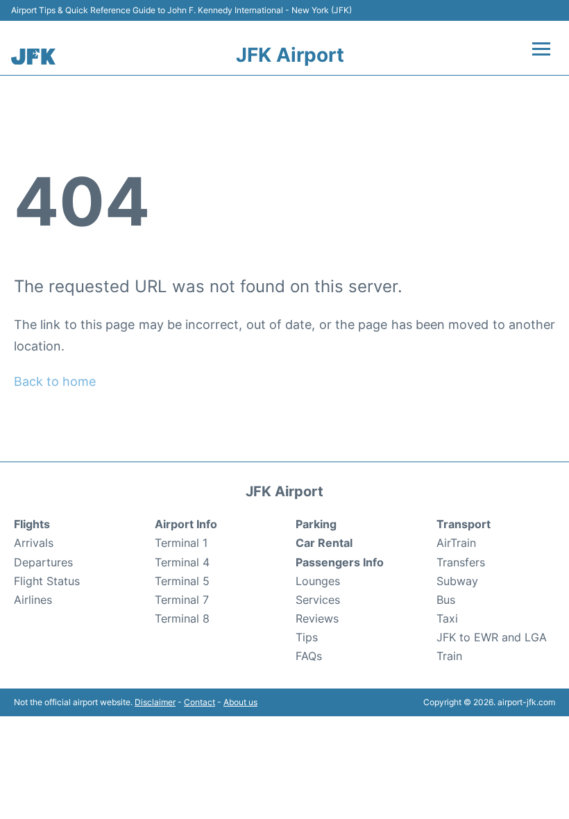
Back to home (55, 381)
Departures (43, 562)
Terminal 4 (182, 562)
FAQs (309, 656)
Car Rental (324, 543)
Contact (199, 702)
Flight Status (47, 581)
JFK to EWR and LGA (491, 637)
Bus (445, 600)
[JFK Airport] (33, 57)
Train (449, 656)
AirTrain (456, 543)
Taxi (447, 618)
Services (318, 600)
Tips (307, 637)
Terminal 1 (181, 543)
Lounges (318, 581)
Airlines (33, 600)
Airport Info (186, 524)
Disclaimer (155, 702)
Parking (316, 524)
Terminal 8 (182, 618)
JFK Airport (290, 55)
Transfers (460, 562)
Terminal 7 (182, 600)
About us (240, 702)
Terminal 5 (182, 581)
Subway (457, 581)
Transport (463, 524)
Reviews (317, 618)
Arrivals (33, 543)
